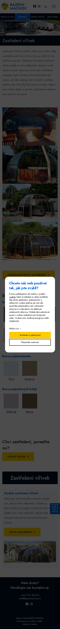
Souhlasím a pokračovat (30, 335)
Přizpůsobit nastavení (30, 342)
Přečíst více (14, 328)
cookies (12, 296)
